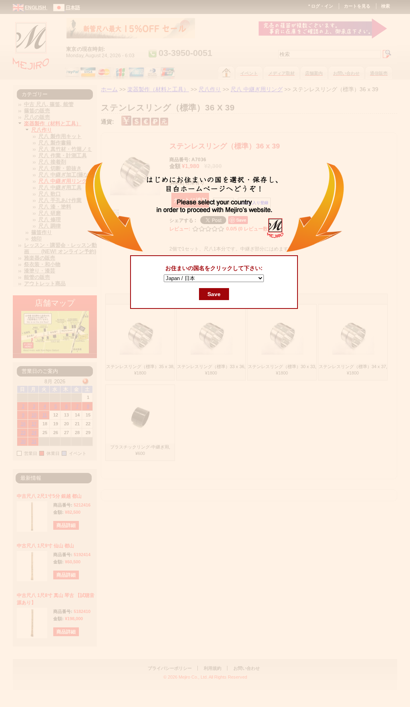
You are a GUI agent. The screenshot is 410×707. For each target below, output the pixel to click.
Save (214, 294)
